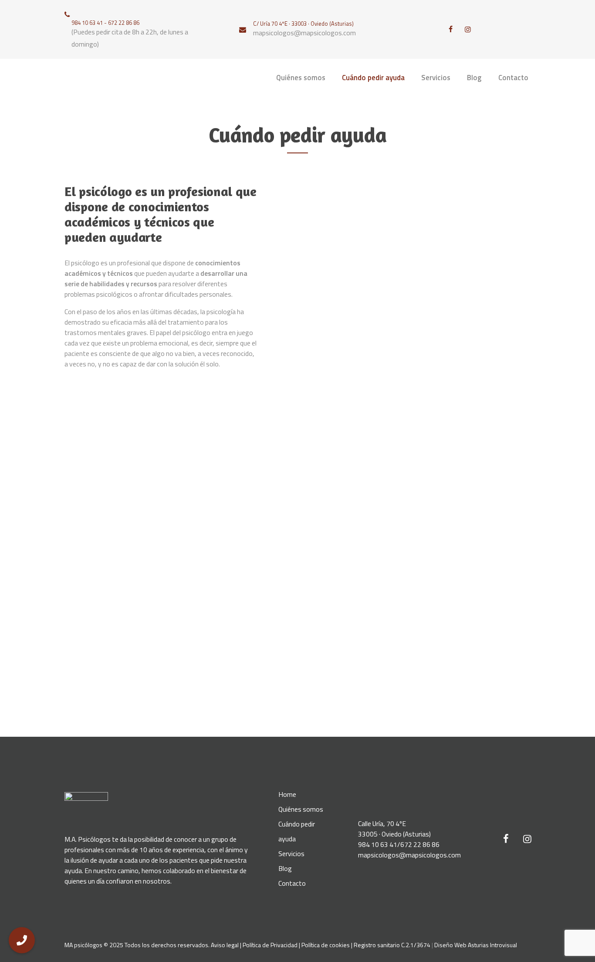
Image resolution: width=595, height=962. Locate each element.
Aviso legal (225, 944)
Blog (285, 868)
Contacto (292, 883)
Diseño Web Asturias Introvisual (475, 944)
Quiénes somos (300, 809)
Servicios (291, 853)
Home (287, 794)
